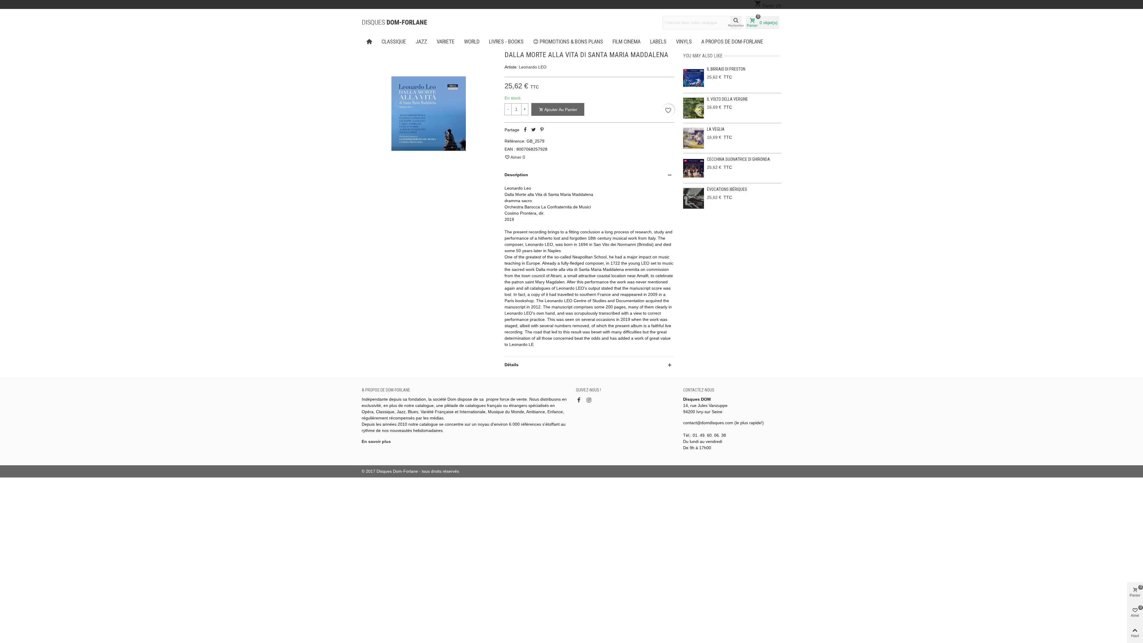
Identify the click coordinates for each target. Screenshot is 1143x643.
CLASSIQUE (394, 41)
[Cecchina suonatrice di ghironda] (693, 168)
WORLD (472, 41)
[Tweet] (533, 129)
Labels (658, 41)
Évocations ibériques (727, 189)
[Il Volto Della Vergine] (693, 108)
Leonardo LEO (532, 67)
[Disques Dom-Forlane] (394, 22)
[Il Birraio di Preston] (693, 78)
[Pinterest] (542, 129)
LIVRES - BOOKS (506, 41)
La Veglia (715, 129)
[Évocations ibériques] (693, 198)
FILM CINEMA (627, 41)
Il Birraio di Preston (726, 69)
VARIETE (446, 41)
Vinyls (684, 41)
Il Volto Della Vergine (727, 99)
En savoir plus (376, 441)
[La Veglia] (693, 138)
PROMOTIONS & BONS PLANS (571, 41)
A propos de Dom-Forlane (732, 41)
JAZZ (421, 41)
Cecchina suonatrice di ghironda (738, 159)
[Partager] (525, 129)
